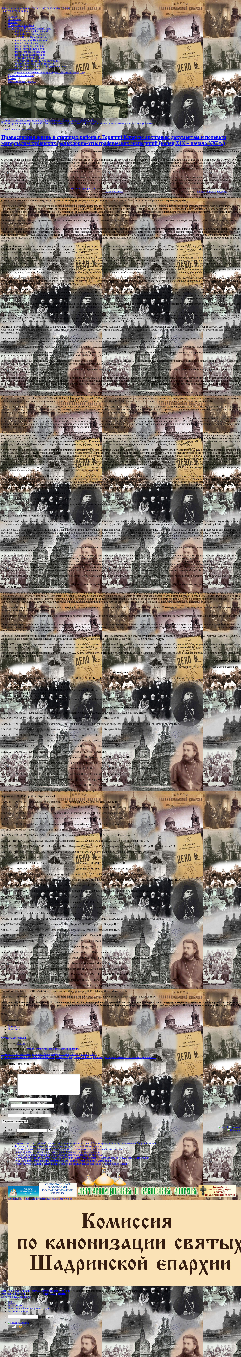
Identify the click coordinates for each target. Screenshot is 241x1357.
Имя (4, 1099)
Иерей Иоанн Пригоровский (30, 37)
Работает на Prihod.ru (13, 1293)
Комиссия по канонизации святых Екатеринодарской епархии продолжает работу (49, 120)
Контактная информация (22, 81)
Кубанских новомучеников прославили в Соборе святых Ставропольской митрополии (63, 1160)
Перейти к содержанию (14, 10)
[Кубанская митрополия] (137, 1195)
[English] (223, 1127)
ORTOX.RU (50, 1293)
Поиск (41, 1316)
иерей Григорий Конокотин (29, 48)
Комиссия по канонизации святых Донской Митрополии (40, 1198)
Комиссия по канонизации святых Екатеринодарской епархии (36, 8)
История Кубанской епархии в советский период (52, 1048)
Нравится (13, 1029)
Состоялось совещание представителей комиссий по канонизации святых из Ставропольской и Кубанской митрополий (81, 1157)
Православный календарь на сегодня (28, 1308)
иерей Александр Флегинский (31, 31)
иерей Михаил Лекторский (29, 54)
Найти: (12, 1130)
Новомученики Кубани (21, 25)
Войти (62, 1293)
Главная (12, 16)
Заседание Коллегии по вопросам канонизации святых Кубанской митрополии (58, 1146)
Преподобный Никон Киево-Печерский (36, 60)
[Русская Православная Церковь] (23, 1195)
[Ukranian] (233, 1130)
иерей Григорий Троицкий (29, 46)
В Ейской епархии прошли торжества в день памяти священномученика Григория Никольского (68, 1149)
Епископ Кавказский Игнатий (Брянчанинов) (40, 66)
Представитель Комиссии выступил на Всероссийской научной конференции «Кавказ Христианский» (72, 1163)
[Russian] (234, 1127)
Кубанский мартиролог (21, 75)
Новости (13, 22)
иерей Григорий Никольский (30, 40)
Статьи (12, 78)
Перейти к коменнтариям (16, 129)
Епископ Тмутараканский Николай (34, 63)
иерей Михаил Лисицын (28, 34)
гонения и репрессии (83, 188)
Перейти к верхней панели (16, 1296)
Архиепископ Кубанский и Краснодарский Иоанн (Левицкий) (49, 72)
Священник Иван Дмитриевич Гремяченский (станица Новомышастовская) (57, 1152)
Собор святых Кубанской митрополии (29, 28)
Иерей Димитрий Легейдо (29, 57)
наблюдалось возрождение (212, 191)
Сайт (4, 1115)
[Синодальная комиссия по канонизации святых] (58, 1196)
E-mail (5, 1105)
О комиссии (14, 19)
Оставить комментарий (14, 1037)
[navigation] (120, 1310)
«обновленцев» (114, 191)
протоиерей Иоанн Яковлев (30, 51)
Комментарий (9, 1094)
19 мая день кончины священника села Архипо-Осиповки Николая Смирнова (58, 1155)
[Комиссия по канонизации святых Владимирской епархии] (217, 1195)
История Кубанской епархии (24, 69)
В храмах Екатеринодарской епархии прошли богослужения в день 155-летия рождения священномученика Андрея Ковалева (85, 1143)
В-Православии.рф (18, 1311)
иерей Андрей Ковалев (27, 43)
